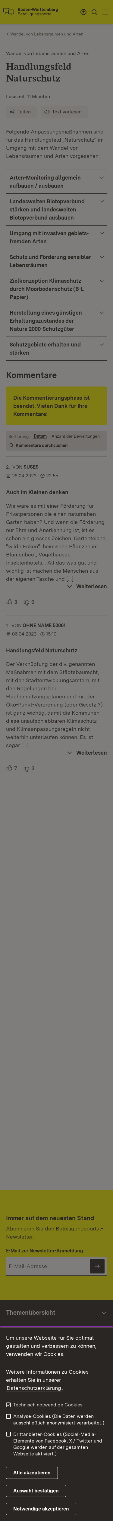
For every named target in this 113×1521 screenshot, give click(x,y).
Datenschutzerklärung (34, 1388)
